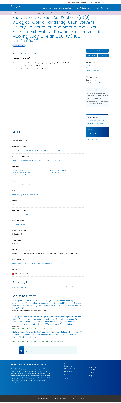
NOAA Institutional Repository (28, 364)
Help (98, 8)
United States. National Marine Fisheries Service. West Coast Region (36, 150)
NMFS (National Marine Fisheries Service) (27, 160)
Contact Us (92, 373)
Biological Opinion (19, 224)
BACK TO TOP (92, 139)
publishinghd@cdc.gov (93, 83)
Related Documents (92, 71)
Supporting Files (91, 68)
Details (88, 65)
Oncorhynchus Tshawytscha (24, 172)
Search (106, 8)
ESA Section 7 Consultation (27, 54)
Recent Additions (65, 8)
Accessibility (83, 399)
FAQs (91, 376)
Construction (18, 170)
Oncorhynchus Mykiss (58, 170)
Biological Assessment (20, 287)
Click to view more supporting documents (63, 13)
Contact (55, 399)
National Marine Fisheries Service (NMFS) (96, 133)
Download (70, 287)
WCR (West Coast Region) (52, 160)
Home (44, 8)
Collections (52, 8)
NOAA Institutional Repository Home (70, 366)
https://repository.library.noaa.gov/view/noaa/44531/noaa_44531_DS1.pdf (38, 263)
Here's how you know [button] (103, 2)
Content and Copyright (41, 399)
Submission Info (88, 8)
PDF (14, 204)
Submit (76, 8)
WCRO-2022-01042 (20, 214)
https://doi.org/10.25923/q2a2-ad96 (25, 195)
